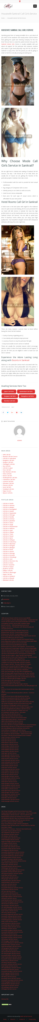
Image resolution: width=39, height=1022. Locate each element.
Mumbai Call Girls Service (10, 456)
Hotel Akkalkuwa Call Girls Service (10, 778)
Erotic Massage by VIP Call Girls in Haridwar (13, 680)
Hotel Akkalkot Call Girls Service (10, 776)
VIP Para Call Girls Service (8, 891)
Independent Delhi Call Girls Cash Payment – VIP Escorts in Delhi (18, 813)
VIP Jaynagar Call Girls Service (9, 879)
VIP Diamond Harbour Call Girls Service (12, 873)
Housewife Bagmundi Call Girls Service (12, 914)
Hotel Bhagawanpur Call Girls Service (11, 919)
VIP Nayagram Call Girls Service (10, 948)
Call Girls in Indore (8, 563)
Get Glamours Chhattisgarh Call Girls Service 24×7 (15, 705)
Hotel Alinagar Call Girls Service (10, 792)
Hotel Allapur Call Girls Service (9, 796)
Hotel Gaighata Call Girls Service (10, 975)
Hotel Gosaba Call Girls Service (9, 877)
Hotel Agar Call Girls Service (9, 753)
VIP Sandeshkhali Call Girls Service (10, 952)
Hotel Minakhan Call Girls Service (10, 984)
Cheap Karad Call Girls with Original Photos (13, 659)
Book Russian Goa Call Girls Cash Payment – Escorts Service (17, 646)
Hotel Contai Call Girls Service (9, 921)
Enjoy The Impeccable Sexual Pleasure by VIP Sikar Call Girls (17, 673)
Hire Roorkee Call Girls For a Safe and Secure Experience (17, 726)
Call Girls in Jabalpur (8, 507)
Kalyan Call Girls (7, 574)
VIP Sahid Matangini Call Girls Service (11, 907)
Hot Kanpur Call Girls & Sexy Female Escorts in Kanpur (16, 735)
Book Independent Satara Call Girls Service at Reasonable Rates (19, 641)
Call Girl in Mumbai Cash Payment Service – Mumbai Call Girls (18, 652)
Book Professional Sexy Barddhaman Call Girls (14, 645)
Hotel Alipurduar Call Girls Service (10, 794)
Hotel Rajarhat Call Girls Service (10, 985)
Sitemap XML (4, 999)
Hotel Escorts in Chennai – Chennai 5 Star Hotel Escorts (16, 829)
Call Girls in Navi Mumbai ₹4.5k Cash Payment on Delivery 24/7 (18, 653)
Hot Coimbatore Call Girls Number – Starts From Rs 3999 (16, 733)
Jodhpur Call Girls (8, 570)
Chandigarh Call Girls (9, 464)
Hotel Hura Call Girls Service (9, 884)
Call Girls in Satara (8, 522)
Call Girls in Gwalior (8, 511)
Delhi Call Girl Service (26, 1016)
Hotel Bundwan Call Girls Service (10, 882)
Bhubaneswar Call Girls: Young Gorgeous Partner (14, 632)
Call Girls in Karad (8, 549)
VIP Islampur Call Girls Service (9, 836)
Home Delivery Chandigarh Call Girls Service (13, 730)
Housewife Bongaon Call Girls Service (11, 971)
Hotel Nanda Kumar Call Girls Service (11, 900)
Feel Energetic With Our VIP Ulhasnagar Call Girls (14, 684)
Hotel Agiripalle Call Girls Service (10, 755)
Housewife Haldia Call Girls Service (11, 927)
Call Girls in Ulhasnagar (9, 572)
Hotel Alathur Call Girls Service (9, 789)
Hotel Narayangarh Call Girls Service (11, 946)
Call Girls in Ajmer (8, 538)
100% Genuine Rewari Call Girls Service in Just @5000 (15, 618)
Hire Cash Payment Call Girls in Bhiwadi (12, 723)
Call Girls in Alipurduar (9, 544)
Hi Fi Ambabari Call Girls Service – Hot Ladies (13, 712)
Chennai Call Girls (8, 485)
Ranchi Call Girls (7, 476)
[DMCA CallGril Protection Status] (6, 1004)
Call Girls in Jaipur (8, 468)
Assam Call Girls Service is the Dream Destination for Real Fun (18, 621)
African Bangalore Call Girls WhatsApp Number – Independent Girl (19, 620)
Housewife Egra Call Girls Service (10, 925)
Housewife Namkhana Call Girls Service (12, 855)
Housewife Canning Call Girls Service (11, 871)
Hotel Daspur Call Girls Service (9, 960)
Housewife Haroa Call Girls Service (10, 978)
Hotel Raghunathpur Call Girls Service (11, 896)
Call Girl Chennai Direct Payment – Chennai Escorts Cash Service (19, 650)
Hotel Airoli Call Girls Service (9, 767)
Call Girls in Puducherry (9, 542)
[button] (35, 6)
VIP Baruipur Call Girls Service (9, 864)
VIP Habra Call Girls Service (8, 976)
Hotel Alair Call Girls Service (8, 780)
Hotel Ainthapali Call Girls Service (10, 760)
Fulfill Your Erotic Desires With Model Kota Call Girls (15, 696)
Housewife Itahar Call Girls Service (10, 838)
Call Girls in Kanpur (8, 567)
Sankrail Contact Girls (8, 44)
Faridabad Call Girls (8, 489)
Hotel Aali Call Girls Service (8, 739)
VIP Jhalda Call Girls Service (8, 886)
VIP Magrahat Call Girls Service (9, 850)
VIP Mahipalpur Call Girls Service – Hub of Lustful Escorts (16, 815)
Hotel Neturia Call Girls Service (9, 889)
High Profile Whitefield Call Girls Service (12, 721)
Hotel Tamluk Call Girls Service (9, 911)
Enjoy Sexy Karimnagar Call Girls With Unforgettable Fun (16, 671)
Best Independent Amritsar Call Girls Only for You (14, 630)
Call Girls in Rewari (8, 536)
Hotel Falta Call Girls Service (9, 875)
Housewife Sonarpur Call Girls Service (11, 859)
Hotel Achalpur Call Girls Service (10, 746)
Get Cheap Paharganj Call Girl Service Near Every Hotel (16, 703)
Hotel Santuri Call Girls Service (9, 863)
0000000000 (6, 599)
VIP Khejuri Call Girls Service (9, 928)
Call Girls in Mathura (8, 528)
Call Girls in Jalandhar (9, 521)
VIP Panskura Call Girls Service (9, 903)
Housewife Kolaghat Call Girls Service (11, 930)
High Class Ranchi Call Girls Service (10, 714)
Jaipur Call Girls (9, 391)
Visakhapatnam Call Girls (10, 477)
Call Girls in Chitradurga (9, 557)
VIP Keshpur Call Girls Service (9, 939)
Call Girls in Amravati (9, 555)
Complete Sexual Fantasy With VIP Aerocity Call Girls (15, 660)
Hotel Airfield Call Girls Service (9, 764)
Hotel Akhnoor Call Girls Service (10, 773)
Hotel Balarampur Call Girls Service (10, 880)
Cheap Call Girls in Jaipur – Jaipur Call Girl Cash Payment (16, 655)
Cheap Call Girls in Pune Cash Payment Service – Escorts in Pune (19, 657)
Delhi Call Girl (6, 454)
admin (19, 440)
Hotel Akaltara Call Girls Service (10, 771)
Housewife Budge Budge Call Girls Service (12, 870)
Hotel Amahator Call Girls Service (10, 799)
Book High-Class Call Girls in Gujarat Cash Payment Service (17, 639)
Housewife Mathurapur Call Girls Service (12, 854)
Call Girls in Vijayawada (9, 513)
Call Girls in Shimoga (9, 515)
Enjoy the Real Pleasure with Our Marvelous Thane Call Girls (17, 675)
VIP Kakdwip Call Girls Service (9, 845)
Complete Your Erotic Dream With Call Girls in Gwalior (15, 662)
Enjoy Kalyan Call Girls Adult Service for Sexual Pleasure (16, 668)
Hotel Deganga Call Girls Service (10, 973)
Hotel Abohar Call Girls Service (9, 742)
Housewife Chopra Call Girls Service (11, 831)
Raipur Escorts (7, 491)
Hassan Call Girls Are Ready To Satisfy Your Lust (14, 710)
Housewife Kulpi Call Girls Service (10, 847)
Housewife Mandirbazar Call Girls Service (12, 852)
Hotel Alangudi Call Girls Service (10, 783)
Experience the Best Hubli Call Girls (10, 682)
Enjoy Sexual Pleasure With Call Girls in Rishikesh (14, 669)
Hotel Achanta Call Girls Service (10, 748)
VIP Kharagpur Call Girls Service (10, 941)
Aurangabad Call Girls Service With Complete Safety (15, 623)
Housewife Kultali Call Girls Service (10, 848)
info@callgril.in (7, 603)
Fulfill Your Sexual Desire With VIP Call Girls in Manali (15, 698)
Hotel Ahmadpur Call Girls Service (10, 757)
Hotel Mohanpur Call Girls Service (10, 944)
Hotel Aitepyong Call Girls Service (10, 769)
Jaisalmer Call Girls (8, 568)
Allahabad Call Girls (8, 580)
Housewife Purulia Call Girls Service (11, 895)
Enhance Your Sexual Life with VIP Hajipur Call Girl (15, 666)
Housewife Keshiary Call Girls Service (11, 937)
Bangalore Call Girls (27, 396)
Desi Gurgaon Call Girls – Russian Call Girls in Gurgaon (16, 664)
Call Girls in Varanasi (8, 505)
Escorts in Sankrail (20, 360)
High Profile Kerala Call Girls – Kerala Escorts (13, 719)
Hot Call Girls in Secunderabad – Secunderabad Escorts (16, 732)
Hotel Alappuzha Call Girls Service (10, 787)
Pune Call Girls (7, 470)
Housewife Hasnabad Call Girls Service (12, 980)
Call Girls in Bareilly (8, 517)
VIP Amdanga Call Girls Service (9, 987)
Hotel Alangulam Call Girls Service (10, 785)
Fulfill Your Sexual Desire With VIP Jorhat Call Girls (14, 700)
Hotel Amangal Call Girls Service (10, 801)
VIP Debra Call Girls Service (8, 962)
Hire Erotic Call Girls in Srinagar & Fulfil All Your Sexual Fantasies (18, 725)
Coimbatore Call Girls (9, 479)
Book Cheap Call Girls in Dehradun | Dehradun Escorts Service (18, 636)
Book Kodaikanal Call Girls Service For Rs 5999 (14, 643)
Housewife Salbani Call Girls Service (11, 918)
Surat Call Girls (7, 487)
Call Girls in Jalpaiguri (9, 547)
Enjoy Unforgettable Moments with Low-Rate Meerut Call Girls (18, 677)
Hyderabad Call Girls (26, 391)
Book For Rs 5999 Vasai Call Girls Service (12, 637)
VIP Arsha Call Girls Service (8, 912)
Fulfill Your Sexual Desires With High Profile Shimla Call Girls (17, 701)
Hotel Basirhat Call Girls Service (10, 969)
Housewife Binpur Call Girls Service (11, 955)
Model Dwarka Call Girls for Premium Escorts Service (15, 816)
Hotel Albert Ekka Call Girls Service (10, 790)
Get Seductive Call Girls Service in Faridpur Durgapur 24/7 (17, 707)
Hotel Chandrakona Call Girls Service (11, 957)
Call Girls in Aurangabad (10, 509)
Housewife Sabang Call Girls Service (11, 916)
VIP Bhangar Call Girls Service (9, 868)
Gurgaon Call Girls (10, 396)
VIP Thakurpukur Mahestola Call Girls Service (13, 861)
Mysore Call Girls (8, 493)
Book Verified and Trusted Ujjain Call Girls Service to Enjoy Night (18, 648)
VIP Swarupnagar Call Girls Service (10, 953)
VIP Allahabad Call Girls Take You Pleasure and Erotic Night (17, 818)
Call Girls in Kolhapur (9, 540)
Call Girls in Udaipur (8, 532)
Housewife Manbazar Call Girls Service (12, 887)
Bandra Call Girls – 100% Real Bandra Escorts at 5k (15, 625)
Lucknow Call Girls (8, 481)
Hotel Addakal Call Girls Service (10, 749)
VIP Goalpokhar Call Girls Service (10, 832)
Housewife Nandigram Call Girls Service (12, 902)
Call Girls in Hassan (8, 551)
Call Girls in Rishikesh (9, 576)
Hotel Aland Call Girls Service (9, 781)
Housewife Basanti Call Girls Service (11, 866)
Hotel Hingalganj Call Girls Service (10, 982)
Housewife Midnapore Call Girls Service (12, 943)
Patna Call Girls (7, 474)
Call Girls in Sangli (8, 524)
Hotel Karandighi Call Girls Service (10, 841)
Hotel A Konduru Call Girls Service (10, 737)
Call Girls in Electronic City (10, 561)
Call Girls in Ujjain (8, 530)
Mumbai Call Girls (9, 401)
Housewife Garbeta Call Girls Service (11, 964)
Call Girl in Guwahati (8, 565)
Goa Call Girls (7, 466)
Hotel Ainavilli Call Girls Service (9, 758)
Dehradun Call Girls (8, 483)
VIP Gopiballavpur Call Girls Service (11, 967)
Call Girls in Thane (8, 534)
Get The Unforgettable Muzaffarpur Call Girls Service (15, 709)
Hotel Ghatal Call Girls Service (9, 966)
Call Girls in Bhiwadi (8, 578)
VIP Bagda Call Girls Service (8, 989)
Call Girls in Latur (8, 559)
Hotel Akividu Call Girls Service (9, 774)
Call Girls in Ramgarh (9, 545)
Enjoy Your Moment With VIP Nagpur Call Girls (13, 678)
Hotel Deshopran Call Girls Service (10, 923)
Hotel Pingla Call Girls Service (9, 950)
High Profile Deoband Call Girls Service (12, 716)
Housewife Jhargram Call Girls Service (11, 935)
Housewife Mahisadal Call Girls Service (12, 932)
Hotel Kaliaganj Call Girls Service (10, 839)
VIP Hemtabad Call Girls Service (10, 834)
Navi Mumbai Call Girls (9, 472)
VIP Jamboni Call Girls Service (9, 934)
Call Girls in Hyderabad (9, 458)
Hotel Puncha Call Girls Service (9, 893)
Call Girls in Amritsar (8, 519)
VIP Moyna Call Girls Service (9, 898)
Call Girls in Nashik (8, 503)
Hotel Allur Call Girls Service (8, 797)
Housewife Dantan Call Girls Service (11, 959)
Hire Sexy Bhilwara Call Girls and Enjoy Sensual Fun (15, 728)
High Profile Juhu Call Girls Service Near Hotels (14, 717)
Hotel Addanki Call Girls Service (10, 751)
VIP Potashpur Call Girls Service (10, 905)
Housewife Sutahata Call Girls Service (11, 909)
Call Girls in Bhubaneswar (10, 526)
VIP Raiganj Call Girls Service (9, 843)
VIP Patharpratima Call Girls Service (11, 857)
